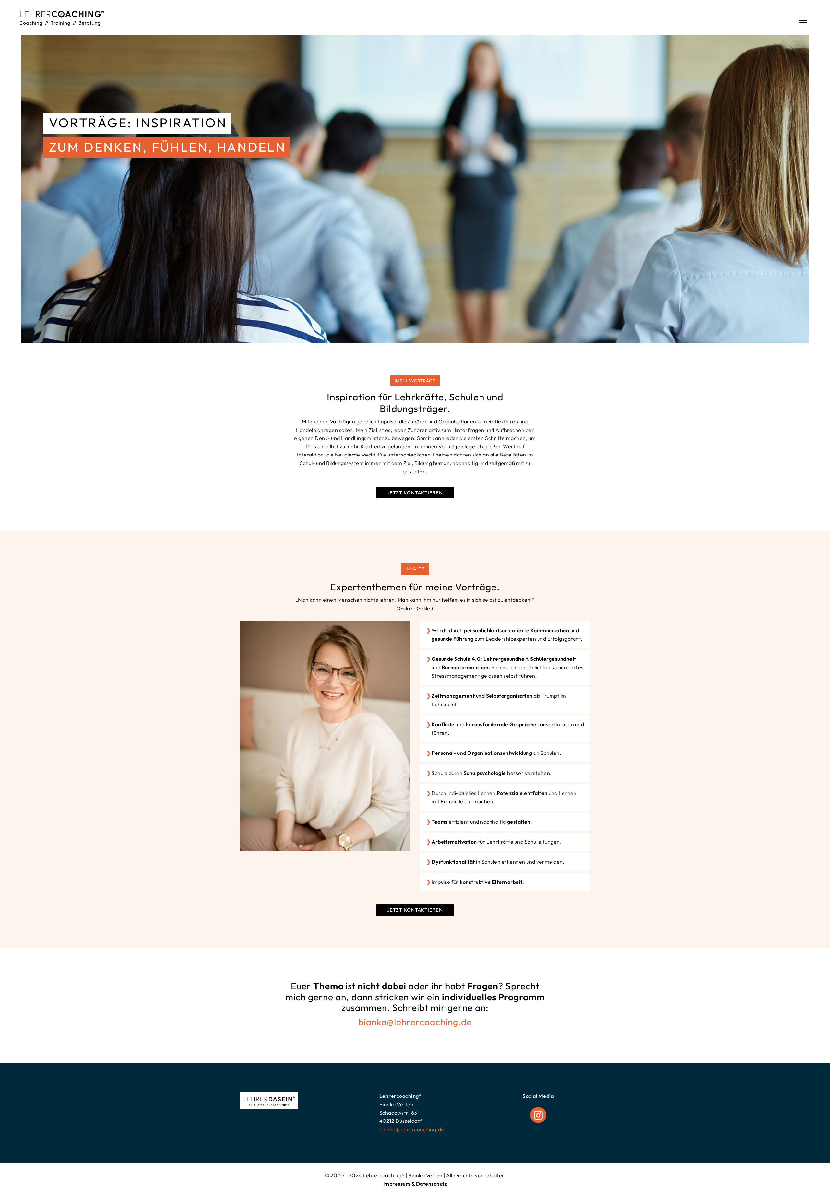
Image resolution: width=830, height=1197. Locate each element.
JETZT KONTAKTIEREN (415, 493)
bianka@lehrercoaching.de (415, 1021)
